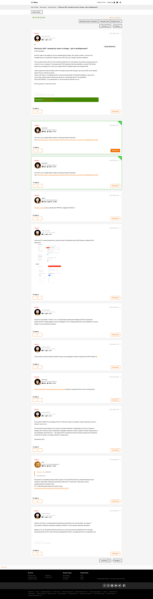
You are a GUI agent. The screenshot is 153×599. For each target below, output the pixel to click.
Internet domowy (52, 7)
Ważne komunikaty (41, 593)
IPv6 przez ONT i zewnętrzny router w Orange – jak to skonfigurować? (61, 48)
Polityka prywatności (72, 593)
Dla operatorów (66, 575)
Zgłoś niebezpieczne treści (81, 591)
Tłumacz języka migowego (95, 591)
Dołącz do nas (101, 2)
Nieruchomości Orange (99, 593)
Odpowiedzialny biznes (46, 591)
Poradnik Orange (113, 591)
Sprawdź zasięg (48, 577)
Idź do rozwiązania (115, 17)
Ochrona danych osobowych (86, 593)
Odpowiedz (115, 111)
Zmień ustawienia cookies (67, 591)
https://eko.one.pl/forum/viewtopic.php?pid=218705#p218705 (51, 488)
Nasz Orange (34, 7)
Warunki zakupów (62, 593)
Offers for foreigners (111, 593)
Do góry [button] (5, 567)
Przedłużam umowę (32, 577)
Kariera (82, 579)
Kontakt (82, 577)
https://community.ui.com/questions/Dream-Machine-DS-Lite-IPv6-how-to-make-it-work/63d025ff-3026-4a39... (67, 140)
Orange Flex (30, 591)
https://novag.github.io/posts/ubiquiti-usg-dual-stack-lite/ (50, 389)
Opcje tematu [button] (36, 12)
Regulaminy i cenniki (32, 579)
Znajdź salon (48, 575)
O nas (81, 575)
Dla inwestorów (66, 577)
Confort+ (105, 591)
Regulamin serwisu (52, 593)
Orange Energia (31, 593)
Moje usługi (43, 7)
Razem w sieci (56, 591)
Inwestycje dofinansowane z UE (35, 595)
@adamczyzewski (39, 207)
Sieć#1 (37, 591)
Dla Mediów (65, 579)
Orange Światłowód (109, 46)
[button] (120, 33)
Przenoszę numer (32, 575)
